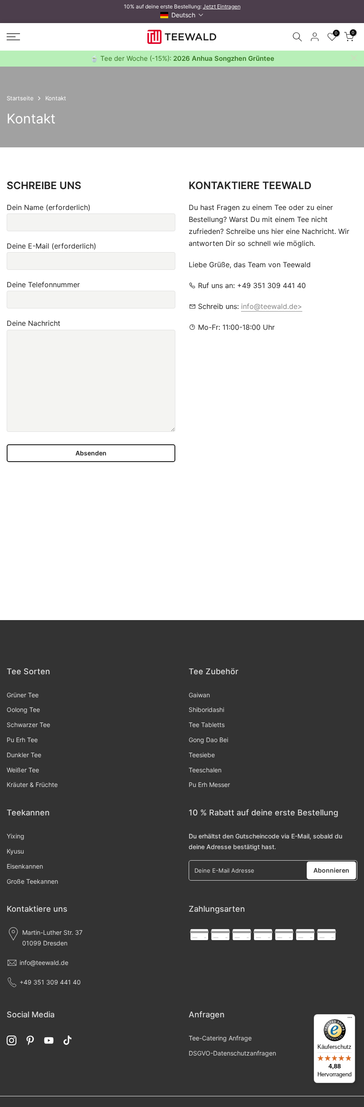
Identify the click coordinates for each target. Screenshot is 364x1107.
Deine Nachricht (33, 323)
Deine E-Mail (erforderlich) (51, 245)
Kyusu (15, 851)
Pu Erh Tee (22, 739)
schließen (10, 58)
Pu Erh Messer (209, 784)
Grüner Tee (23, 695)
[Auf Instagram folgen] (11, 1040)
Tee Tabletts (207, 724)
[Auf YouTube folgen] (49, 1040)
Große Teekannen (32, 881)
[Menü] (349, 1019)
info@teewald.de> (271, 306)
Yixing (15, 836)
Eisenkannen (25, 866)
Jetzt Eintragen (222, 6)
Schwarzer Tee (28, 724)
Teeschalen (205, 770)
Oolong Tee (23, 709)
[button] (182, 15)
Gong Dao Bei (208, 739)
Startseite (20, 98)
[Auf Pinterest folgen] (30, 1040)
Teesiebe (202, 755)
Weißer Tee (23, 770)
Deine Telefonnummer (43, 284)
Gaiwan (199, 695)
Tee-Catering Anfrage (220, 1038)
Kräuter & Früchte (32, 784)
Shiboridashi (206, 709)
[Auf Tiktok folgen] (67, 1040)
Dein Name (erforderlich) (49, 207)
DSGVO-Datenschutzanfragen (232, 1053)
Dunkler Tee (24, 755)
